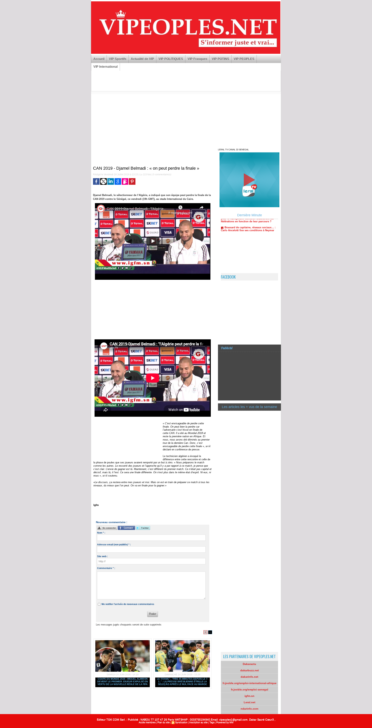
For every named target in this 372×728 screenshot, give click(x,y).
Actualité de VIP (142, 59)
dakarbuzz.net (249, 670)
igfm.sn (249, 695)
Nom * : (101, 532)
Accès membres (147, 722)
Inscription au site (198, 722)
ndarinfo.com (249, 708)
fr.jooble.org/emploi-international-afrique (249, 683)
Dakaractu (249, 664)
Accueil (98, 59)
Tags (211, 722)
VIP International (105, 66)
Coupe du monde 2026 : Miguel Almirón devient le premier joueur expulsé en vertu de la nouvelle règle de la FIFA (122, 682)
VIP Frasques (197, 59)
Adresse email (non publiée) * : (114, 544)
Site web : (102, 556)
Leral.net (249, 702)
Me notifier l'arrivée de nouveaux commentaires (128, 604)
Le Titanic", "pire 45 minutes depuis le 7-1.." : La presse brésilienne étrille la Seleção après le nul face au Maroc (182, 682)
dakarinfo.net (249, 676)
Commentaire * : (106, 568)
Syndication (181, 722)
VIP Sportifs (117, 59)
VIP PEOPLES (244, 59)
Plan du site (163, 722)
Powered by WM (224, 722)
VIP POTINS (220, 59)
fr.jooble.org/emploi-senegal (249, 689)
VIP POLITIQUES (170, 59)
